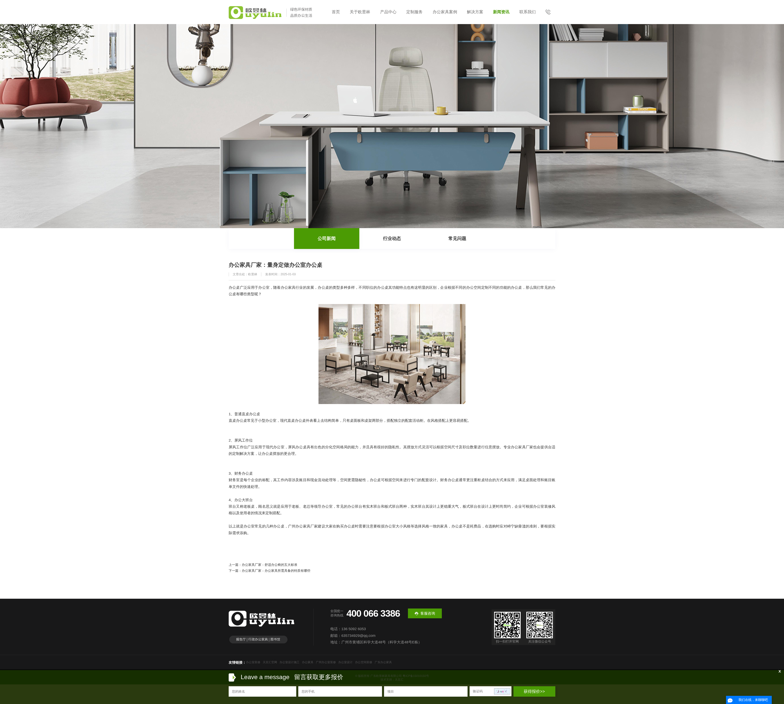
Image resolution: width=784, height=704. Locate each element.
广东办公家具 (383, 662)
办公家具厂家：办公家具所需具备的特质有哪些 (276, 570)
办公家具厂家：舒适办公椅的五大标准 (269, 564)
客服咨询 (427, 613)
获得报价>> (534, 691)
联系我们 (527, 12)
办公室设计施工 (290, 662)
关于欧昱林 (360, 12)
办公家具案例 (445, 12)
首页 (336, 12)
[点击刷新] (502, 691)
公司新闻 (327, 238)
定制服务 (414, 12)
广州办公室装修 (326, 662)
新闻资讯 (501, 12)
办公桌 (241, 421)
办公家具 (307, 662)
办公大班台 (243, 500)
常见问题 (457, 238)
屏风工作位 (243, 440)
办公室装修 (253, 662)
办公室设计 (345, 662)
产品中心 (388, 12)
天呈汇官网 (270, 662)
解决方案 (475, 12)
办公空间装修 (363, 662)
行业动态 (392, 238)
